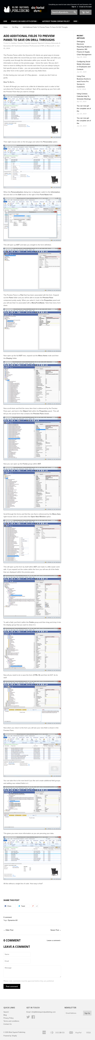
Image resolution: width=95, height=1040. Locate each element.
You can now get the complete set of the (84, 108)
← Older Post (8, 930)
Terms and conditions (11, 1021)
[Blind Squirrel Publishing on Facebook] (33, 1018)
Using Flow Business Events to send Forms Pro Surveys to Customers (84, 81)
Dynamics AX (12, 920)
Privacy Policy (8, 1018)
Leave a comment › (54, 940)
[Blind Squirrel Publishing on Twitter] (28, 1018)
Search (6, 1012)
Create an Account (85, 7)
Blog (5, 1015)
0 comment (7, 917)
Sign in (74, 7)
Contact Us (7, 1024)
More (75, 21)
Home (5, 21)
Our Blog (15, 27)
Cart (87, 12)
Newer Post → (56, 930)
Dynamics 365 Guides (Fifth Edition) (24, 21)
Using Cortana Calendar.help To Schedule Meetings (84, 96)
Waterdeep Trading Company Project (56, 21)
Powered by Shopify (10, 1036)
